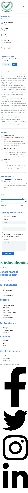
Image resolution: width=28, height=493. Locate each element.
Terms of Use (6, 357)
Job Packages (6, 329)
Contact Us (5, 340)
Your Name (5, 219)
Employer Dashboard (8, 330)
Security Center (6, 360)
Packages (5, 347)
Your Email (5, 226)
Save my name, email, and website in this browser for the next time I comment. (12, 235)
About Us (5, 342)
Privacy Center (6, 358)
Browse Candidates (7, 290)
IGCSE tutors (6, 307)
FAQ (4, 343)
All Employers (6, 332)
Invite (14, 64)
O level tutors (6, 304)
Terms (4, 345)
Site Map (5, 355)
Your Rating (13, 216)
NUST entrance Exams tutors (9, 319)
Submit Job (5, 327)
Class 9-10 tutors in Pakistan (9, 312)
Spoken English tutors (8, 317)
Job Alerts (5, 292)
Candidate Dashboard (8, 295)
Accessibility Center (7, 362)
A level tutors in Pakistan (8, 305)
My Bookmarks (6, 294)
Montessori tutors (7, 315)
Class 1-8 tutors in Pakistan (9, 314)
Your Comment (6, 239)
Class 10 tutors (6, 310)
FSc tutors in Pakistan (8, 309)
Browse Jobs (5, 289)
